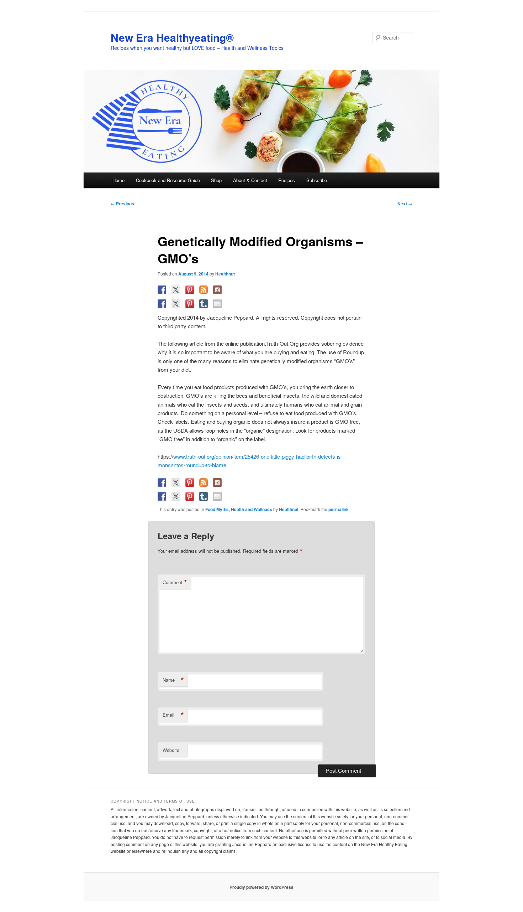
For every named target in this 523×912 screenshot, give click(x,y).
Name (173, 680)
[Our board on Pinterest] (189, 289)
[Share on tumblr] (203, 303)
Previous (122, 203)
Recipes (286, 180)
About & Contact (250, 180)
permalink (338, 509)
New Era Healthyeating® (172, 37)
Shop (216, 180)
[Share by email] (217, 303)
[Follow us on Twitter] (175, 289)
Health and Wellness (251, 509)
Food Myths (217, 509)
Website (171, 750)
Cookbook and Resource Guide (168, 180)
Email (173, 715)
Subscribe (316, 180)
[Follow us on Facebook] (162, 289)
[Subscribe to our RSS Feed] (203, 289)
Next (404, 203)
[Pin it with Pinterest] (189, 303)
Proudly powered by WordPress (261, 887)
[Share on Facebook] (162, 303)
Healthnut (225, 273)
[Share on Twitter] (175, 303)
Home (118, 180)
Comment (175, 582)
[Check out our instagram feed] (217, 289)
